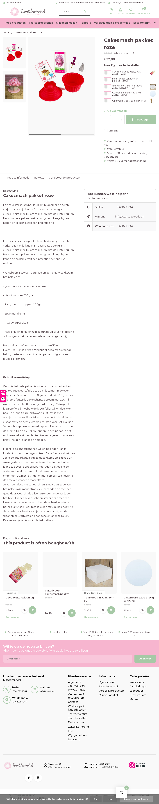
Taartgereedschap (41, 22)
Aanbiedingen (138, 686)
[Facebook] (29, 778)
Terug (9, 32)
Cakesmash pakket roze (28, 32)
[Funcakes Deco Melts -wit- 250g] (20, 573)
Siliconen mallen (66, 22)
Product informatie (17, 177)
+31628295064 (124, 207)
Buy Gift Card (138, 695)
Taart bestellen (77, 718)
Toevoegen (142, 119)
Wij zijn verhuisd (78, 735)
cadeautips (136, 690)
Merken (134, 699)
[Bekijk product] (32, 610)
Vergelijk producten (111, 690)
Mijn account (107, 682)
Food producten (15, 22)
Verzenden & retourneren (76, 696)
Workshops (137, 682)
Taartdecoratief (77, 714)
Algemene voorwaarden (76, 684)
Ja (95, 799)
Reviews (39, 177)
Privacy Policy (76, 689)
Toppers (85, 22)
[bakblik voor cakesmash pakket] (60, 569)
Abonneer (145, 658)
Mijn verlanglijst (108, 695)
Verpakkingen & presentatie (112, 22)
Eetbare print (141, 22)
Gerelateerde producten (64, 177)
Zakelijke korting (78, 726)
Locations (74, 739)
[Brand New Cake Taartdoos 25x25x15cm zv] (99, 573)
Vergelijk (113, 130)
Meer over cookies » (136, 799)
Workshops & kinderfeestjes (77, 708)
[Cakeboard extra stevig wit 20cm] (138, 573)
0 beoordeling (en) (124, 53)
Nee (110, 799)
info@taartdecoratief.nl (129, 216)
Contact (73, 701)
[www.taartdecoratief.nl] (28, 11)
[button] (88, 87)
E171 (70, 730)
